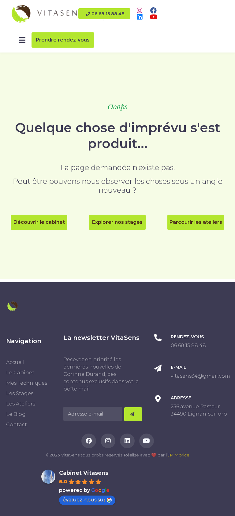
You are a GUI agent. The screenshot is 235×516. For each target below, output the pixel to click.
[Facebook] (153, 10)
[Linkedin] (139, 17)
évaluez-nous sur (84, 500)
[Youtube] (153, 17)
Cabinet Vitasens (83, 473)
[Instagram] (139, 10)
